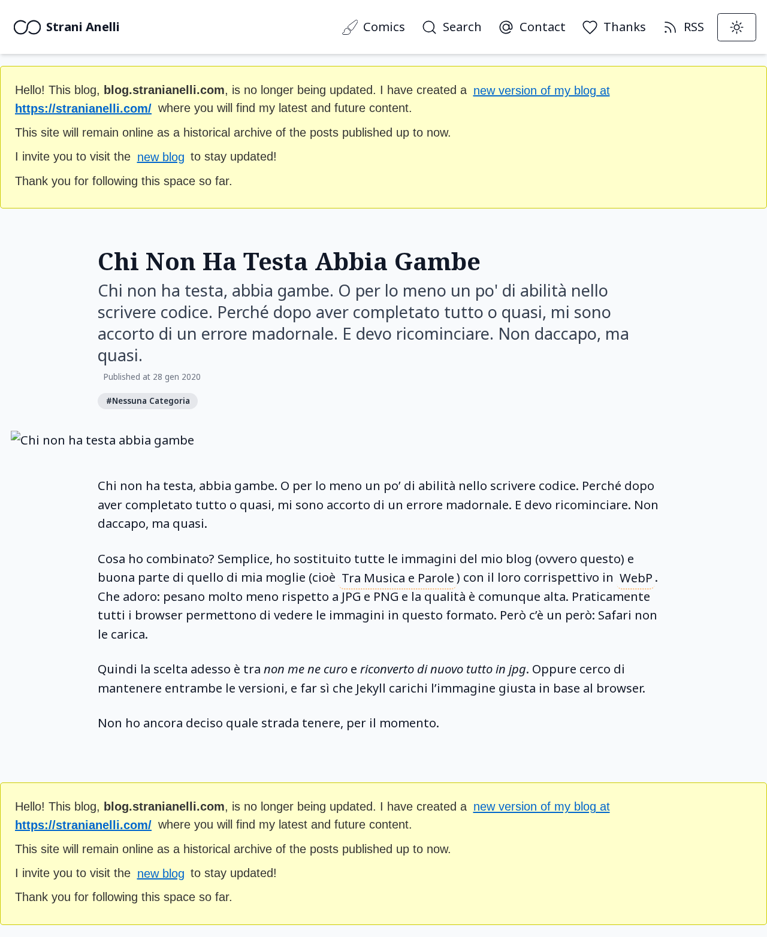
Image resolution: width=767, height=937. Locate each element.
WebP (636, 577)
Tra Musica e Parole (398, 577)
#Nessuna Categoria (148, 400)
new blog (161, 156)
